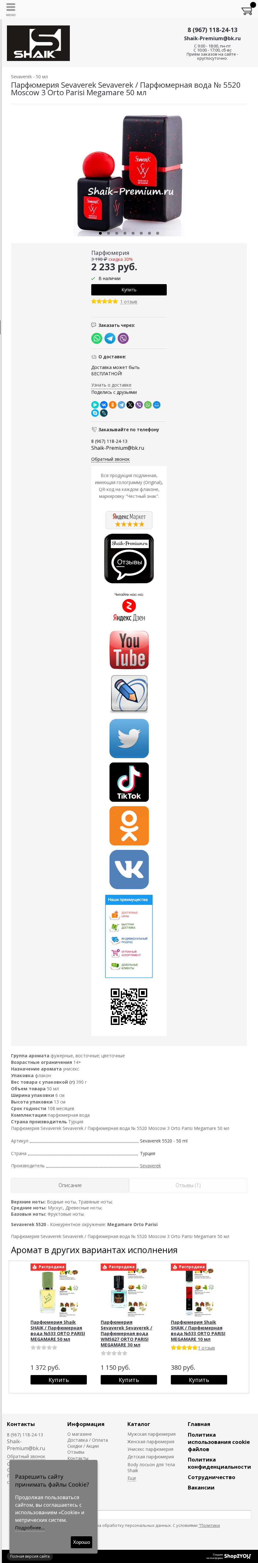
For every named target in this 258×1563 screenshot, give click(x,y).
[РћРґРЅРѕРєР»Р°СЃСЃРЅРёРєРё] (112, 405)
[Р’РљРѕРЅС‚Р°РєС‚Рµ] (104, 405)
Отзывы (75, 1452)
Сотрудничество (211, 1477)
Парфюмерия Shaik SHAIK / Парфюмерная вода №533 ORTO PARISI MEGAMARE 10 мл (198, 1330)
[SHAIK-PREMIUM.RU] (38, 43)
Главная (199, 1424)
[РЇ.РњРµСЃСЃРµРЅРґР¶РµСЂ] (95, 405)
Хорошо (81, 1542)
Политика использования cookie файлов (219, 1442)
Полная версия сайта (30, 1556)
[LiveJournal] (104, 413)
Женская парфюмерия (150, 1442)
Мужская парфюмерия (151, 1434)
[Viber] (139, 405)
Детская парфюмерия (150, 1457)
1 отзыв (128, 302)
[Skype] (95, 413)
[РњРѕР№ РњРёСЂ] (156, 405)
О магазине (79, 1434)
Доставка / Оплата (87, 1440)
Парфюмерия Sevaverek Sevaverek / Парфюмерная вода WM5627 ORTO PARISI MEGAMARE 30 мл (126, 1333)
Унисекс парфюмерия (150, 1449)
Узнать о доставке (111, 385)
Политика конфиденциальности (219, 1463)
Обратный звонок (110, 459)
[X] (130, 405)
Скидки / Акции (83, 1446)
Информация (85, 1424)
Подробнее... (30, 1527)
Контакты (21, 1424)
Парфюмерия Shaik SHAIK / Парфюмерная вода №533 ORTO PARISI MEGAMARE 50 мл (58, 1330)
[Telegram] (121, 405)
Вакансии (201, 1487)
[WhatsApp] (148, 405)
